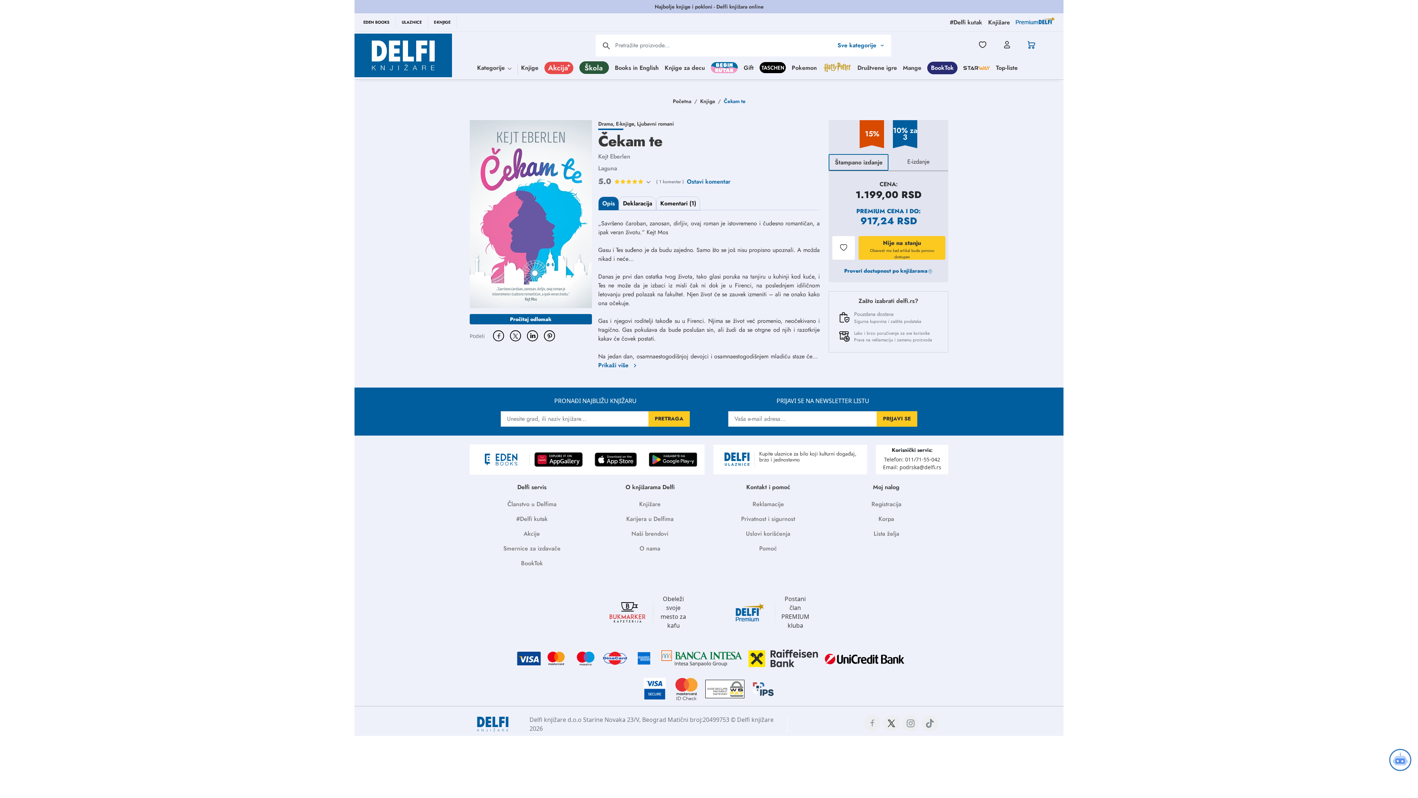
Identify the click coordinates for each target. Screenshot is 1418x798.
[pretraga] (606, 46)
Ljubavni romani (655, 123)
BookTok (942, 68)
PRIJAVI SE (897, 418)
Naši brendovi (649, 533)
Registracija (886, 504)
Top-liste (1007, 68)
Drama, (607, 123)
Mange (912, 68)
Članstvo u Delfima (531, 504)
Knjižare (650, 504)
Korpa (886, 519)
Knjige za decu (685, 68)
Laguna (607, 168)
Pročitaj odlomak (531, 319)
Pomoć (768, 548)
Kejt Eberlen (614, 156)
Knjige (529, 68)
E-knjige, (626, 123)
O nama (650, 548)
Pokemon (804, 68)
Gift (749, 68)
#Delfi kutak (532, 519)
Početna (682, 101)
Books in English (637, 68)
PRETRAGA (669, 418)
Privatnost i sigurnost (768, 519)
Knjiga (707, 101)
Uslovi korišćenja (768, 533)
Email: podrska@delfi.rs (912, 467)
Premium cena (880, 211)
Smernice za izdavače (532, 548)
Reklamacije (768, 504)
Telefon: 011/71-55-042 (912, 459)
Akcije (532, 533)
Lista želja (886, 533)
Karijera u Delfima (650, 519)
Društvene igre (877, 68)
